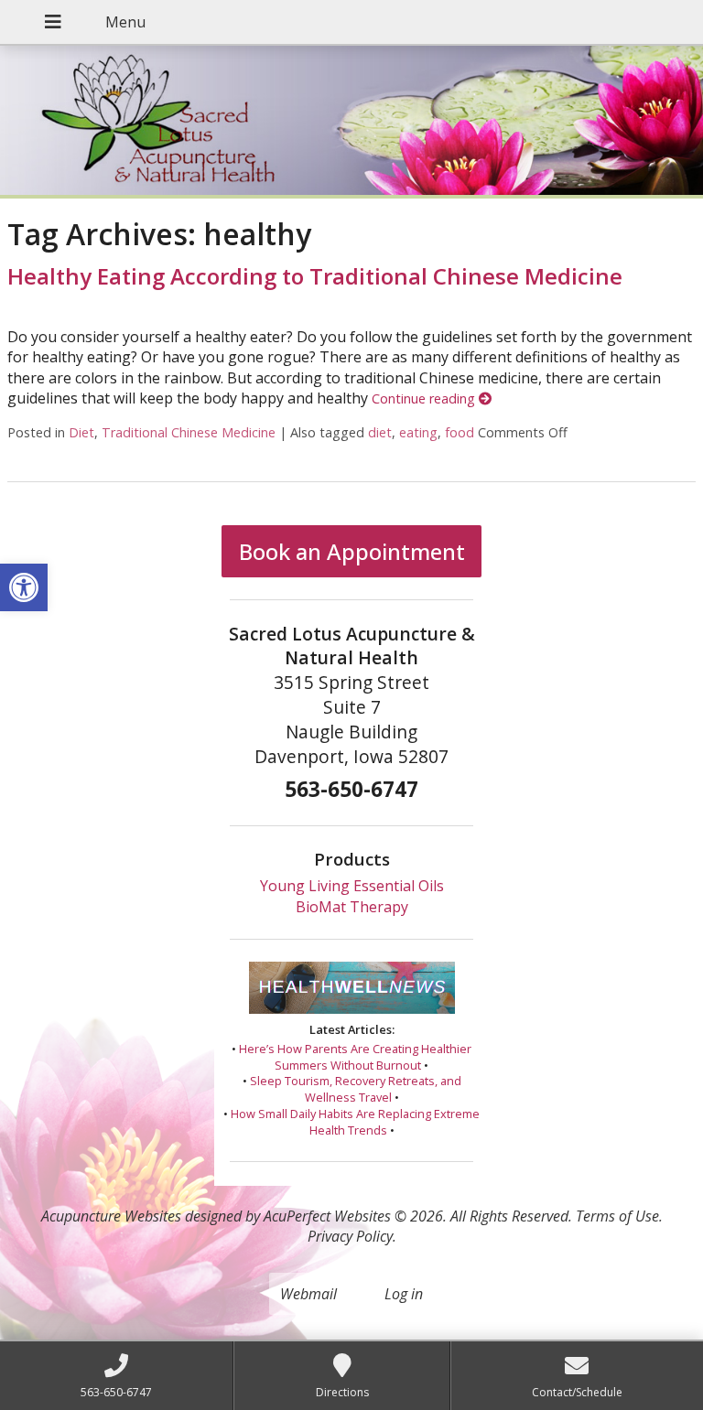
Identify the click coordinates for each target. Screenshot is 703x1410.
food (459, 432)
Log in (403, 1294)
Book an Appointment (352, 551)
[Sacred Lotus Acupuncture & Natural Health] (351, 122)
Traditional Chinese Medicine (189, 432)
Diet (81, 432)
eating (418, 432)
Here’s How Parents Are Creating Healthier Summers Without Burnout (355, 1056)
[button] (24, 587)
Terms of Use (617, 1216)
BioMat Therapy (352, 907)
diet (380, 432)
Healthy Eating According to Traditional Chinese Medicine (314, 276)
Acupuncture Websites (111, 1216)
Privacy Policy (350, 1236)
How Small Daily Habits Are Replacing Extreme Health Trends (355, 1121)
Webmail (308, 1294)
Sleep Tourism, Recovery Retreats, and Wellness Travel (355, 1088)
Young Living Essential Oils (352, 886)
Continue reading (425, 398)
